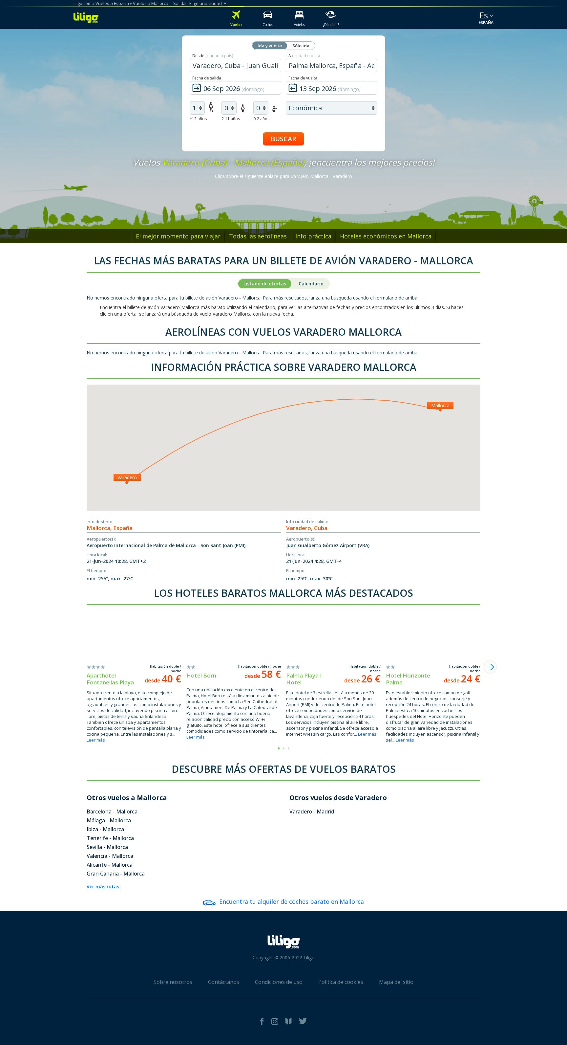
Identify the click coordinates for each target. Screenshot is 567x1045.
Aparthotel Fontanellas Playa (110, 679)
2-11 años (230, 119)
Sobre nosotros (173, 982)
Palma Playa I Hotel (304, 679)
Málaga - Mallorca (109, 820)
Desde (212, 55)
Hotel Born (201, 675)
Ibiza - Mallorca (105, 829)
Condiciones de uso (279, 982)
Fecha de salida (206, 78)
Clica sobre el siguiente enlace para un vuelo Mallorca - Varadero (283, 176)
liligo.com (83, 3)
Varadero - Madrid (311, 811)
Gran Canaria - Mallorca (116, 873)
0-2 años (261, 119)
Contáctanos (223, 982)
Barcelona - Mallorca (112, 811)
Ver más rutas (103, 886)
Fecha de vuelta (302, 78)
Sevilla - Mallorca (107, 847)
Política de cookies (340, 982)
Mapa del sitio (396, 982)
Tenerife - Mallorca (110, 838)
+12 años (198, 119)
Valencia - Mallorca (110, 855)
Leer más (96, 740)
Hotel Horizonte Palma (408, 679)
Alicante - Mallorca (110, 864)
